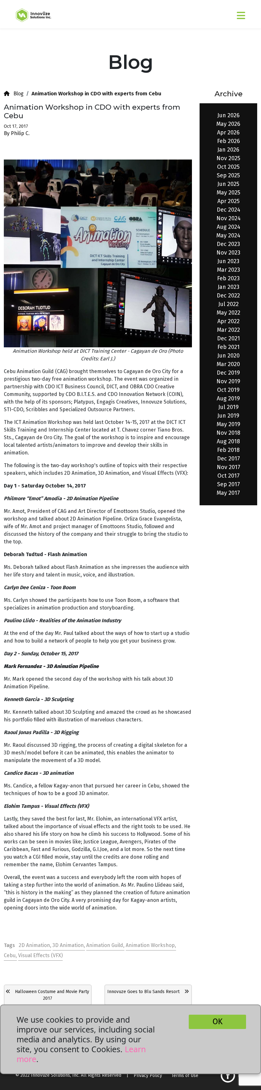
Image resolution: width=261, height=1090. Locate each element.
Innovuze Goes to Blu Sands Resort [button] (146, 991)
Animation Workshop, (151, 945)
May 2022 (228, 312)
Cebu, (10, 955)
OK (217, 1021)
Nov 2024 (228, 218)
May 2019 (228, 424)
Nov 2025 (228, 158)
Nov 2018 (228, 432)
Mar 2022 (228, 329)
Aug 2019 (228, 398)
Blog (17, 94)
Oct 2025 (228, 166)
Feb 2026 (228, 141)
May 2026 (228, 123)
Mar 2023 (228, 269)
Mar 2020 (228, 364)
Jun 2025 (228, 184)
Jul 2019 (228, 407)
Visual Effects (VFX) (40, 955)
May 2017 (228, 492)
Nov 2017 (228, 467)
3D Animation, (69, 945)
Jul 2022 (228, 304)
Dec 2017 (228, 458)
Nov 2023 (228, 252)
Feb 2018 (228, 449)
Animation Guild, (105, 945)
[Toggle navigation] (222, 13)
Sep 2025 (228, 175)
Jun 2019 (228, 415)
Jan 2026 (228, 149)
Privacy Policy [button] (148, 1075)
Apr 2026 (228, 132)
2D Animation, (35, 945)
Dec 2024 (228, 209)
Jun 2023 (228, 261)
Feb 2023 (228, 278)
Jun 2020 (228, 355)
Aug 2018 (228, 441)
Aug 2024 (228, 226)
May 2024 (228, 235)
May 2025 (228, 192)
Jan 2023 (228, 286)
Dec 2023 (228, 244)
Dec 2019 (228, 372)
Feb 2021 (228, 347)
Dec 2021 (228, 338)
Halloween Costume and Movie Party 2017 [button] (49, 995)
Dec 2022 (228, 295)
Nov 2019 (228, 381)
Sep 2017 (228, 484)
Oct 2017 (228, 475)
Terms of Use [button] (185, 1075)
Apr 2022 (228, 321)
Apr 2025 (228, 201)
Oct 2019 (228, 389)
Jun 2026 (228, 115)
